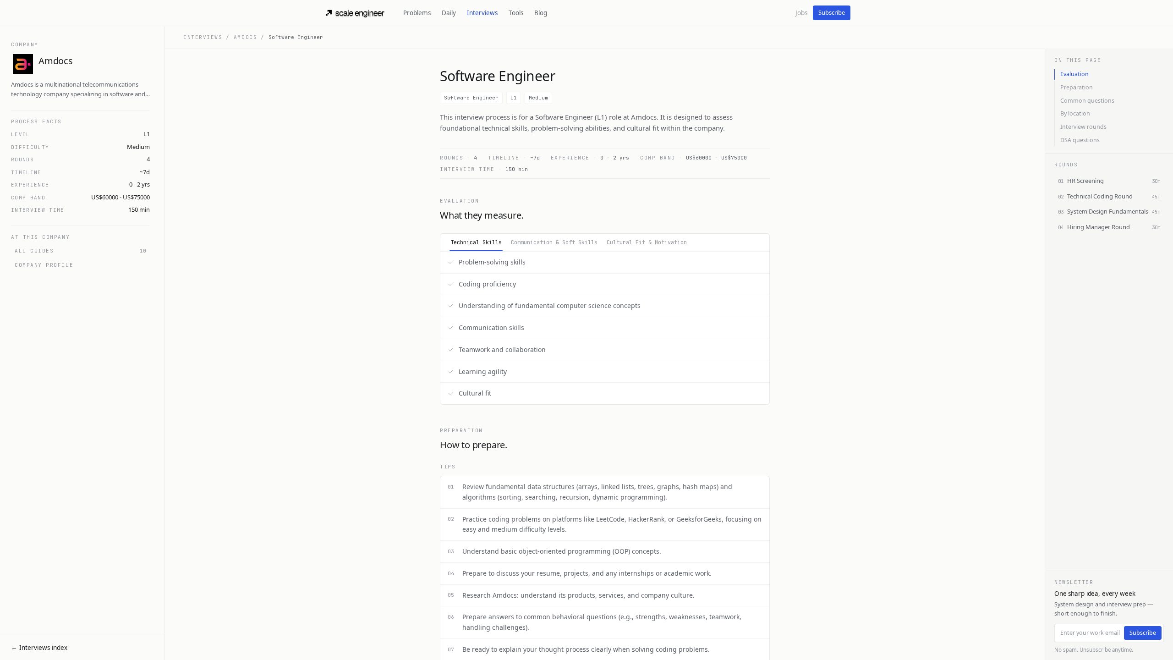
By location (1075, 113)
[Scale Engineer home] (356, 13)
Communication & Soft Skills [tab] (554, 242)
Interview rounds (1083, 127)
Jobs (801, 13)
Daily (449, 13)
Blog (540, 13)
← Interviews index (39, 648)
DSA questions (1080, 140)
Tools (516, 13)
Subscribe (831, 12)
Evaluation (1074, 74)
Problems (417, 13)
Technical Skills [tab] (476, 242)
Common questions (1087, 100)
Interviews (482, 13)
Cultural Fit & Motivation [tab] (647, 242)
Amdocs (245, 37)
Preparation (1076, 87)
